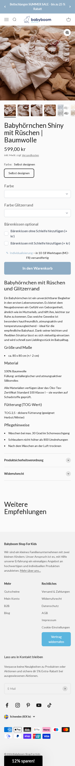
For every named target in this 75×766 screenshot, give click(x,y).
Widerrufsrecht (52, 598)
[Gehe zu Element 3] (36, 111)
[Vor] (70, 6)
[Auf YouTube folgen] (39, 705)
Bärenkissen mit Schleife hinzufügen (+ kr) (40, 243)
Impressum (49, 620)
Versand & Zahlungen (56, 591)
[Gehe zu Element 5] (63, 111)
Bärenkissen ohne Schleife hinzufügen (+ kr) (38, 233)
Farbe (9, 186)
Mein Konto (12, 598)
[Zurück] (5, 6)
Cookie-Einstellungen (56, 627)
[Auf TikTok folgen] (49, 705)
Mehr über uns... (30, 570)
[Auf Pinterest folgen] (28, 705)
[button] (23, 761)
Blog (7, 613)
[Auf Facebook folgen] (7, 705)
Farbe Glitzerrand (18, 205)
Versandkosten (30, 155)
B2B (7, 606)
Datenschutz (50, 606)
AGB (45, 613)
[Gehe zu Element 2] (23, 111)
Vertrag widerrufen (56, 639)
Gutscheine (12, 591)
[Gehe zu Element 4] (50, 111)
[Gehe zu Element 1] (10, 111)
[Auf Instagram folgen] (17, 705)
